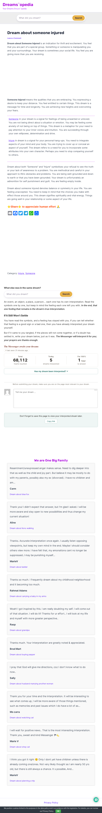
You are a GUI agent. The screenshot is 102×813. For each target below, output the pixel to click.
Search (78, 18)
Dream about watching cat (22, 717)
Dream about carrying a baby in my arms (28, 596)
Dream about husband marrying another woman (31, 683)
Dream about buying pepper (22, 654)
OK (58, 811)
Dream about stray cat (20, 747)
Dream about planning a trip (22, 781)
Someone (13, 119)
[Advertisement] (51, 78)
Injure (11, 140)
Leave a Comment (14, 38)
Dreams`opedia (18, 4)
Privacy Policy (51, 802)
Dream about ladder (18, 567)
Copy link (51, 421)
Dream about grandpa (19, 630)
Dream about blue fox (19, 494)
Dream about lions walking (22, 528)
